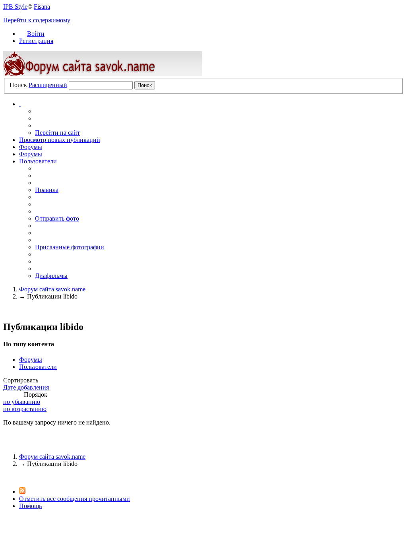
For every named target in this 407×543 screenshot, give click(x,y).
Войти (36, 33)
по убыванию (21, 401)
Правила (46, 189)
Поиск (18, 84)
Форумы (30, 147)
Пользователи (38, 161)
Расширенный (48, 84)
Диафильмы (51, 275)
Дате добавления (26, 387)
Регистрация (36, 40)
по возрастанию (25, 408)
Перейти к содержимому (36, 20)
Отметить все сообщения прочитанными (74, 498)
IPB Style (15, 6)
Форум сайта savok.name (52, 456)
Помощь (30, 505)
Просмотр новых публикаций (59, 139)
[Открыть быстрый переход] (20, 104)
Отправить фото (57, 218)
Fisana (42, 6)
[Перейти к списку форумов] (102, 74)
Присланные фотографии (69, 247)
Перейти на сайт (57, 132)
